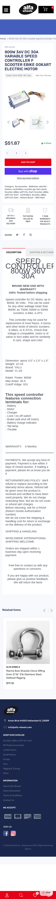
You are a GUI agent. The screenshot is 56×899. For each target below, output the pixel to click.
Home (3, 38)
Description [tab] (13, 252)
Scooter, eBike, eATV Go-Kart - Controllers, (27, 193)
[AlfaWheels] (28, 8)
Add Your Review (43, 75)
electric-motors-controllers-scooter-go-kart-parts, (26, 188)
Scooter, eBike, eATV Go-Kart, (19, 192)
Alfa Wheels (13, 667)
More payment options (28, 178)
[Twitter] (17, 234)
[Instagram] (13, 833)
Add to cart (28, 162)
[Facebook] (24, 234)
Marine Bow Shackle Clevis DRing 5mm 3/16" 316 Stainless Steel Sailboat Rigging (25, 674)
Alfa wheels (10, 47)
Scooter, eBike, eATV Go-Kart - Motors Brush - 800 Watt (26, 196)
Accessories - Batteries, (27, 186)
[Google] (31, 234)
